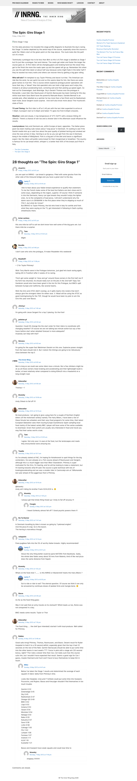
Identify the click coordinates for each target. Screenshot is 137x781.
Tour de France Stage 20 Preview (108, 60)
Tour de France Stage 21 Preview (108, 57)
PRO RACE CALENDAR (20, 3)
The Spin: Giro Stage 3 (22, 152)
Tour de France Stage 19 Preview (108, 63)
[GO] (121, 130)
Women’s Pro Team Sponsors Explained (111, 43)
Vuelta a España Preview (105, 40)
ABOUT (101, 3)
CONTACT (91, 3)
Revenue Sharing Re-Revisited (107, 49)
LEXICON (80, 3)
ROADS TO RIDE (38, 3)
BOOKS (50, 3)
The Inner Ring (24, 360)
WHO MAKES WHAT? (65, 3)
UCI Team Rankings (103, 46)
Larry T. (27, 181)
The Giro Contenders (22, 149)
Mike (26, 665)
